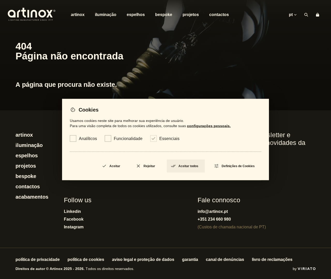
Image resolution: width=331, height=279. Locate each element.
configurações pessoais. (209, 126)
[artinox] (31, 15)
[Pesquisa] (306, 15)
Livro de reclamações (272, 259)
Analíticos (88, 138)
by (295, 269)
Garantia (190, 259)
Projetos (191, 14)
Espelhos (136, 14)
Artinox (78, 14)
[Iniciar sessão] (317, 15)
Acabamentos (32, 197)
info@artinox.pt (213, 211)
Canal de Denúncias (225, 259)
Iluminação (105, 14)
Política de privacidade (38, 259)
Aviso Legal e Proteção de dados (143, 259)
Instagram (74, 227)
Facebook (74, 219)
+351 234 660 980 (214, 219)
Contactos (219, 14)
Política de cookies (85, 259)
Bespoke (163, 14)
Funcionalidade (128, 138)
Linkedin (72, 211)
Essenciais (169, 138)
